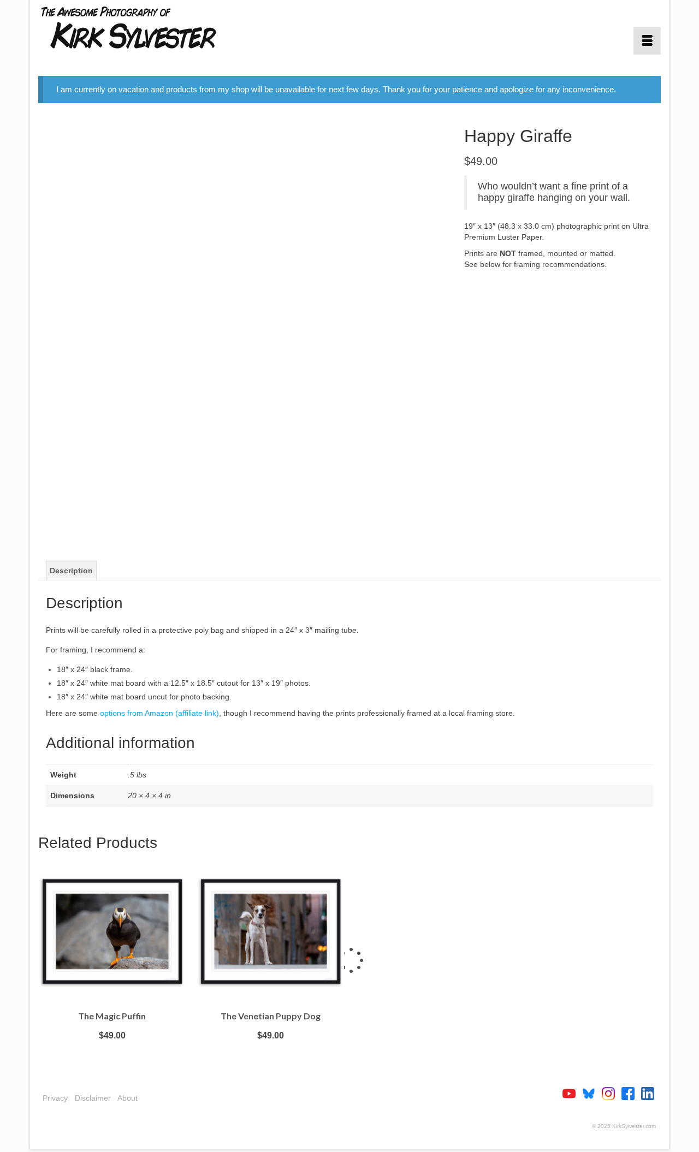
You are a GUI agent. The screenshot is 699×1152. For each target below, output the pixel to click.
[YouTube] (572, 1093)
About (127, 1098)
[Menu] (647, 41)
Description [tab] (71, 570)
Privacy (55, 1098)
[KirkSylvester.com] (136, 27)
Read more (112, 1051)
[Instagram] (611, 1093)
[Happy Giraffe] (243, 328)
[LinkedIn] (647, 1093)
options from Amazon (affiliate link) (159, 713)
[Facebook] (631, 1093)
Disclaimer (93, 1098)
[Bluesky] (592, 1093)
